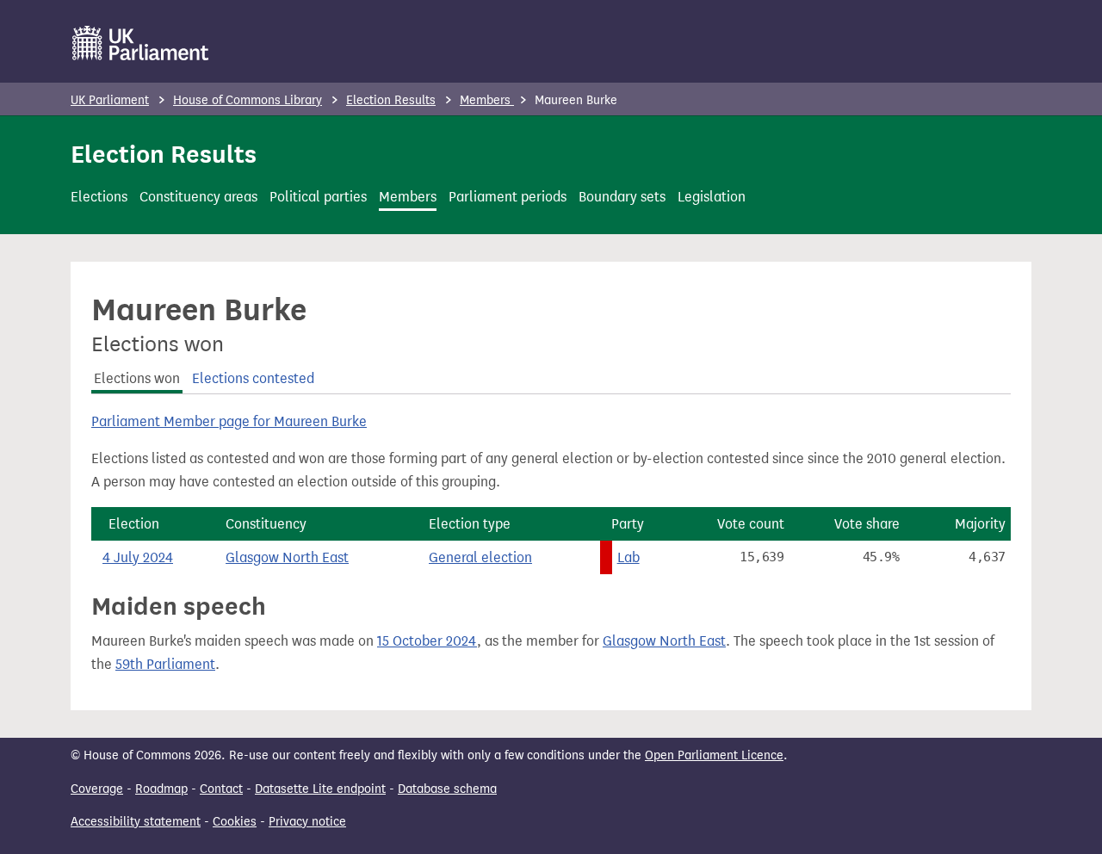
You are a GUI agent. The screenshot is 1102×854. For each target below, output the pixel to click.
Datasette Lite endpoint (320, 789)
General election (480, 557)
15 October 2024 (427, 641)
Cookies (235, 821)
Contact (221, 789)
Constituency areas (198, 197)
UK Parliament (110, 100)
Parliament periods (507, 197)
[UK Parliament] (141, 43)
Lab (628, 557)
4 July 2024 (137, 557)
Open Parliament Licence (714, 755)
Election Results (391, 100)
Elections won (137, 378)
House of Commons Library (247, 100)
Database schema (447, 789)
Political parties (318, 197)
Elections (99, 197)
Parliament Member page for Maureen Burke (229, 421)
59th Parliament (165, 664)
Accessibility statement (136, 821)
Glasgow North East (287, 557)
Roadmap (161, 789)
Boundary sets (622, 197)
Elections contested (253, 378)
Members (487, 100)
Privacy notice (307, 821)
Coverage (97, 789)
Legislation (712, 197)
